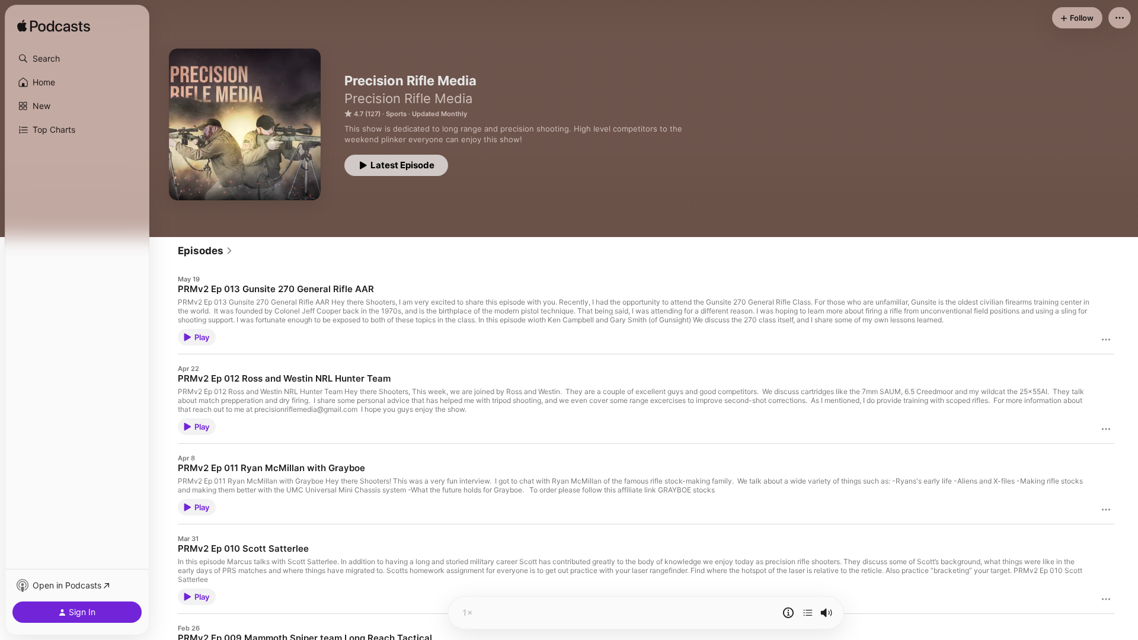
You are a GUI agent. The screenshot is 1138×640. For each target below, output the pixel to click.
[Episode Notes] (788, 612)
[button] (77, 59)
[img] (53, 27)
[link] (205, 250)
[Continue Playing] (808, 612)
